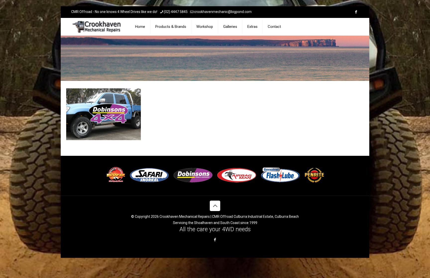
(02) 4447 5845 (176, 12)
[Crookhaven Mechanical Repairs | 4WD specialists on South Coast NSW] (97, 26)
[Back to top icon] (215, 206)
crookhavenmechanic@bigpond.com (223, 12)
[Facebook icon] (356, 12)
